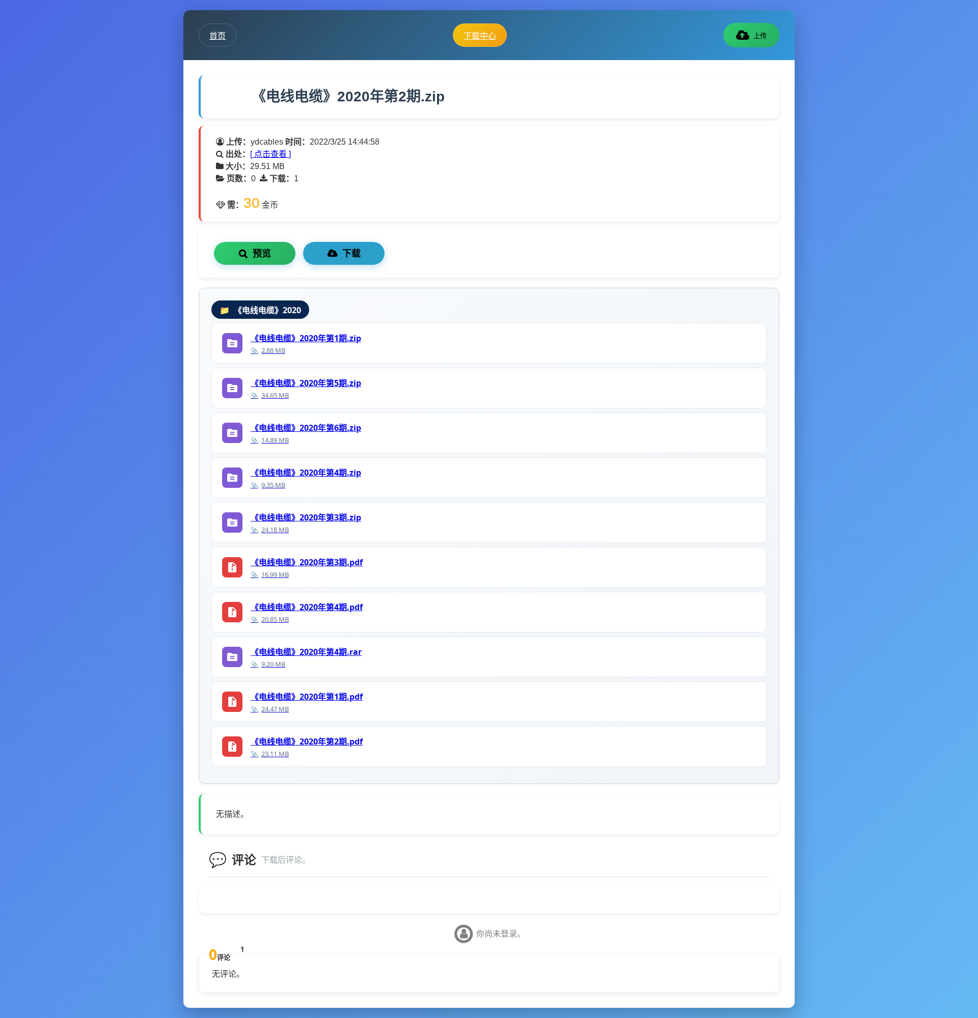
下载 (351, 253)
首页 (217, 35)
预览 (262, 253)
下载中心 (480, 35)
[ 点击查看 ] (270, 154)
